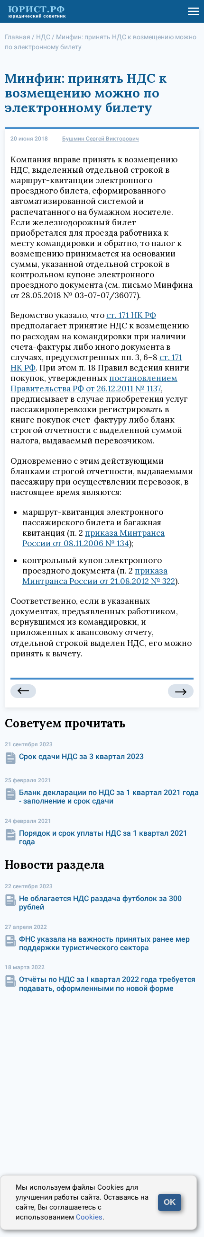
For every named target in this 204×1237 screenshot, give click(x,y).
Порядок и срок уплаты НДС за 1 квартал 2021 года (103, 837)
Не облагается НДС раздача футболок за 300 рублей (100, 902)
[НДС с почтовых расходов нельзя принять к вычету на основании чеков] (23, 691)
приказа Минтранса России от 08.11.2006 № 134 (93, 538)
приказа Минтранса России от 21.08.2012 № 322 (98, 575)
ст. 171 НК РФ (131, 315)
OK (170, 1202)
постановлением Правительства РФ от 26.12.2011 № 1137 (93, 383)
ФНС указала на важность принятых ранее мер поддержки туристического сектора (104, 943)
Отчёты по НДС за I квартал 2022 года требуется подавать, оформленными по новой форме (107, 983)
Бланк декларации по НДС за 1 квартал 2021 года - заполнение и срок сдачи (109, 796)
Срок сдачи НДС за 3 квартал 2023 (81, 756)
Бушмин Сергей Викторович (100, 139)
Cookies (89, 1217)
